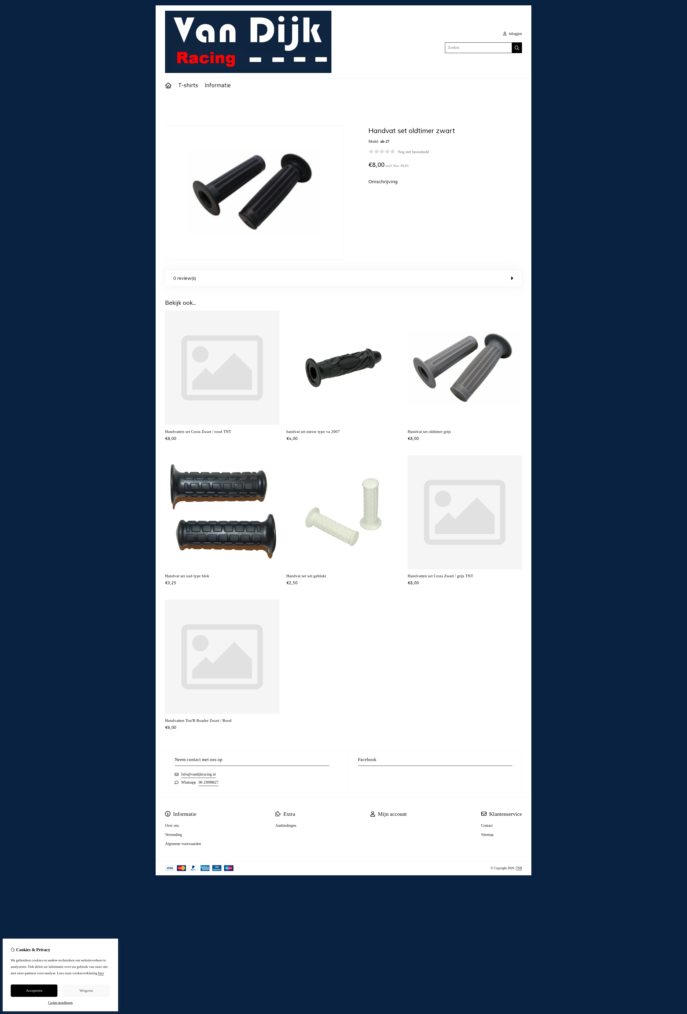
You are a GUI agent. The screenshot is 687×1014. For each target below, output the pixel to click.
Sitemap (487, 835)
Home (169, 101)
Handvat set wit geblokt (306, 576)
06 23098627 (208, 782)
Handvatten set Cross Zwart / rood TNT (198, 431)
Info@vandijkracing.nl (198, 774)
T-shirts (188, 86)
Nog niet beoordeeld (413, 152)
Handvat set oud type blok (187, 576)
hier (101, 973)
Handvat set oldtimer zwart (199, 101)
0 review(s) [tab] (184, 278)
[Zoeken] (517, 47)
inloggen (515, 34)
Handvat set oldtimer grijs (429, 431)
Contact (487, 826)
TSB (519, 868)
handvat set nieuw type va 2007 (313, 431)
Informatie (218, 86)
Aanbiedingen (285, 826)
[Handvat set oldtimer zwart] (254, 258)
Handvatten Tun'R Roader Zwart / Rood (198, 720)
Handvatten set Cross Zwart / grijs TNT (440, 576)
